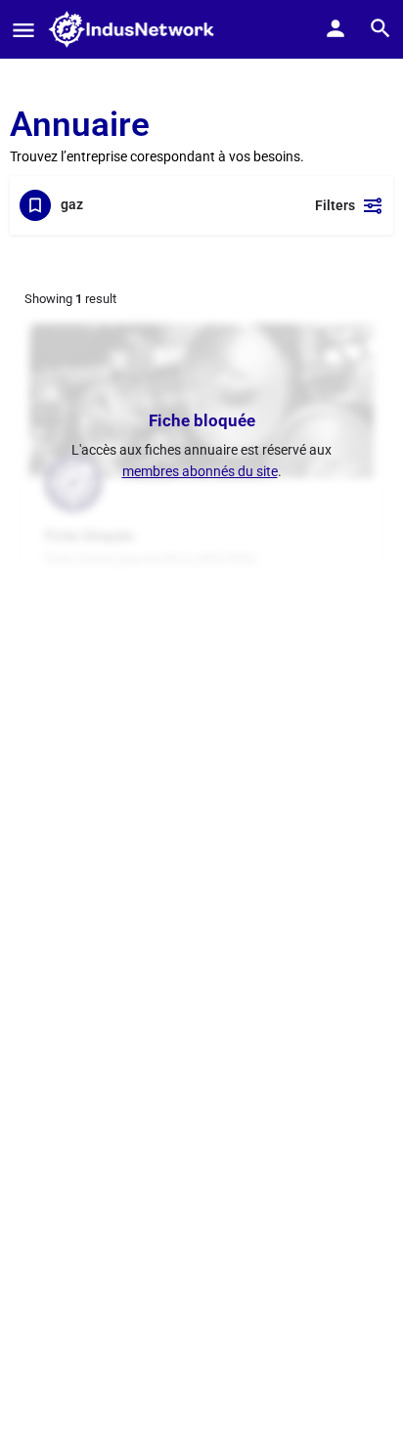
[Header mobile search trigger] (380, 28)
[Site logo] (137, 29)
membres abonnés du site (200, 471)
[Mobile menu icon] (23, 30)
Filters (335, 205)
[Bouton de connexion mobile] (335, 28)
